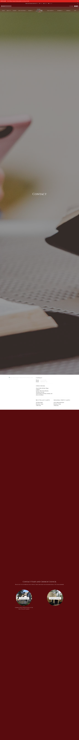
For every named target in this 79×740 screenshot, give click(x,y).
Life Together (21, 10)
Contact (68, 10)
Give (75, 10)
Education (50, 10)
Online (29, 10)
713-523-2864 (71, 6)
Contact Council (55, 598)
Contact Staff (24, 598)
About (8, 10)
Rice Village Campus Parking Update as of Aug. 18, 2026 (18, 1)
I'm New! (14, 10)
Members (59, 10)
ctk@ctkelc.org (43, 381)
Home (3, 10)
